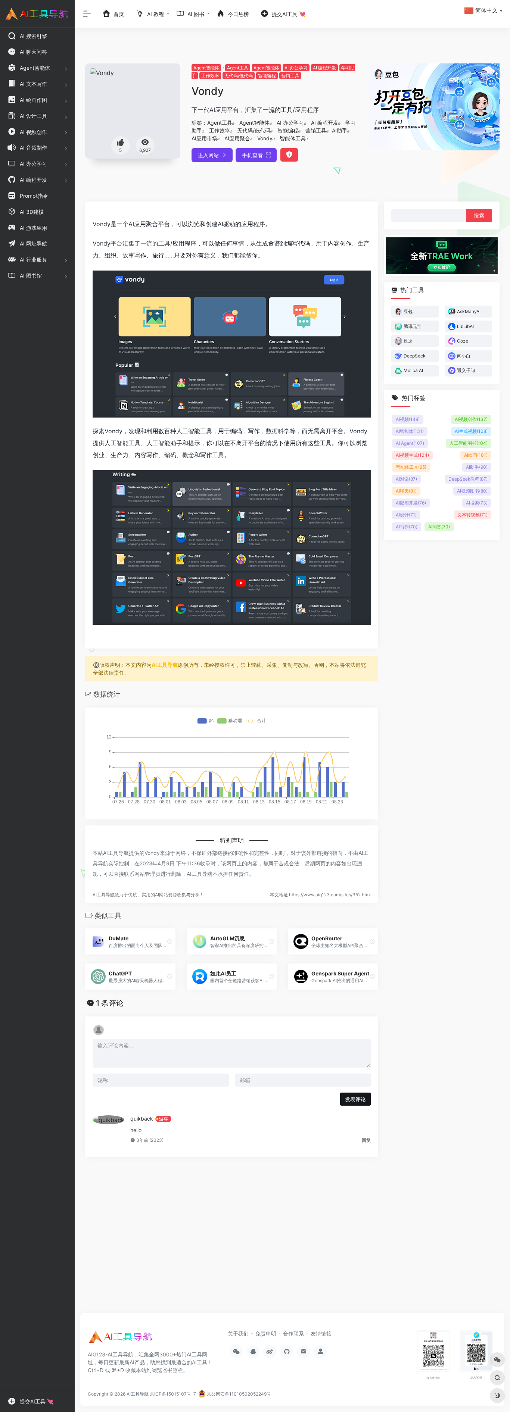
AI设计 (406, 515)
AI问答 (439, 527)
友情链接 (321, 1333)
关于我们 (238, 1333)
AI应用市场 (204, 138)
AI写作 (406, 527)
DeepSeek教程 (468, 479)
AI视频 (408, 419)
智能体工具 (293, 138)
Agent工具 (237, 68)
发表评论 (355, 1099)
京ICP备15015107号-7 (173, 1394)
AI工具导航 (165, 665)
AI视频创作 (471, 419)
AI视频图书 (472, 491)
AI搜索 (477, 503)
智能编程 (267, 75)
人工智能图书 (469, 443)
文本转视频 (472, 515)
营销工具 (290, 75)
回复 (366, 1140)
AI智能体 (410, 431)
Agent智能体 (206, 68)
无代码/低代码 (238, 75)
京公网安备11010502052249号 (238, 1394)
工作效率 (210, 75)
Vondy (265, 138)
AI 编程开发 (324, 68)
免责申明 (265, 1333)
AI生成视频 (471, 431)
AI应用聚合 (237, 138)
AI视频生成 (412, 455)
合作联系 (293, 1333)
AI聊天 (406, 491)
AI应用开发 (411, 503)
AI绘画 (476, 455)
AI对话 (406, 479)
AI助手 (339, 130)
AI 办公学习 (296, 68)
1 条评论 (110, 1003)
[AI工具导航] (121, 1339)
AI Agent (410, 443)
